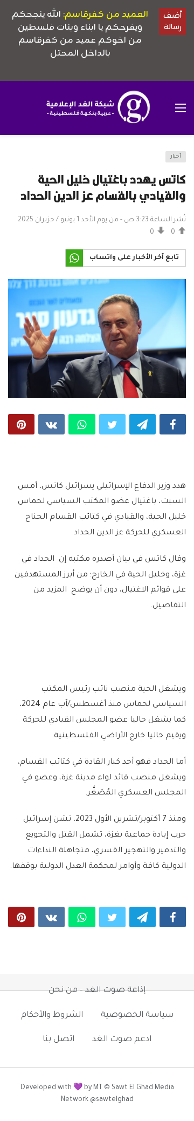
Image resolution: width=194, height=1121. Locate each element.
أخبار (175, 157)
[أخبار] (19, 160)
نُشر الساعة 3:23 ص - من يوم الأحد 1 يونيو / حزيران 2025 (102, 220)
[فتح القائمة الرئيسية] (180, 108)
